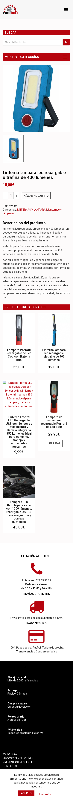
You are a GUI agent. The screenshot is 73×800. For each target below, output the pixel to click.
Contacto (10, 766)
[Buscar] (66, 42)
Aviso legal (10, 754)
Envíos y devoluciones (18, 758)
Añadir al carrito (36, 195)
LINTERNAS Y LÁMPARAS (32, 209)
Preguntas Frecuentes (18, 762)
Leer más (54, 443)
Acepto (26, 793)
